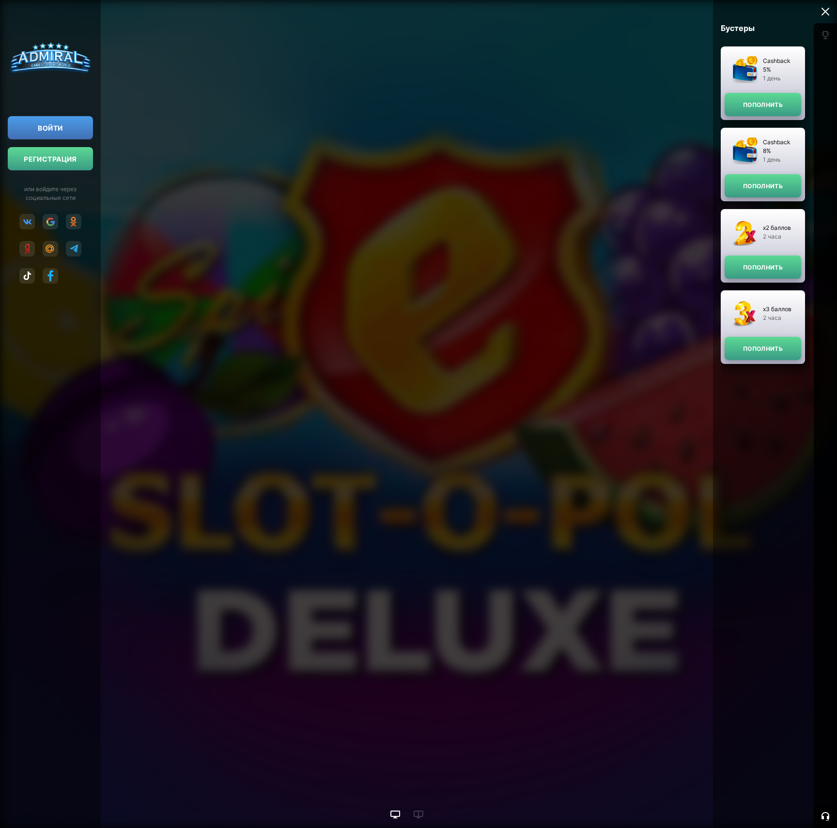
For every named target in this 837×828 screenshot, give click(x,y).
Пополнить (763, 104)
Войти (50, 128)
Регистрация (50, 159)
